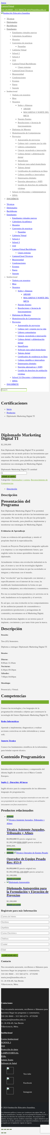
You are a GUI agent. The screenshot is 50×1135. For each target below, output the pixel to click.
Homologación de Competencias (26, 133)
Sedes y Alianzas (25, 105)
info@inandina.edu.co (36, 10)
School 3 (16, 57)
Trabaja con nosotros (21, 95)
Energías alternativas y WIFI (30, 181)
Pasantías (22, 46)
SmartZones (23, 161)
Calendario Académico (22, 36)
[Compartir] (8, 1129)
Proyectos (16, 136)
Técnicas (10, 19)
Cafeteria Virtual (19, 50)
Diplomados (12, 22)
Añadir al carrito (8, 476)
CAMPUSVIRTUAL (10, 1053)
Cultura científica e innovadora (31, 174)
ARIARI (27, 109)
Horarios (16, 39)
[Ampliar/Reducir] (2, 1129)
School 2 (16, 53)
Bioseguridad (18, 74)
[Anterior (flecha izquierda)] (2, 1132)
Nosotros (16, 102)
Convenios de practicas (22, 43)
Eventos (15, 81)
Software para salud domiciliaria (32, 164)
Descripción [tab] (12, 489)
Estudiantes (12, 29)
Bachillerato (12, 26)
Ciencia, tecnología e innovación (32, 150)
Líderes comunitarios (27, 147)
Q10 (14, 60)
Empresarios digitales (27, 178)
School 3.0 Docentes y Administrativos (29, 192)
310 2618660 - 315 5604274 (13, 10)
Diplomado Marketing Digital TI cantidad (19, 469)
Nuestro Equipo (24, 119)
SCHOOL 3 (6, 1042)
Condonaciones (19, 77)
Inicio (3, 3)
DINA (15, 195)
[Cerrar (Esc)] (10, 1129)
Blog (14, 98)
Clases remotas (24, 67)
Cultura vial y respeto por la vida (32, 143)
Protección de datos (9, 1049)
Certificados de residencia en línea (33, 171)
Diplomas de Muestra (21, 129)
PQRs (3, 1056)
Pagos (14, 84)
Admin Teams (7, 1060)
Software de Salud (9, 1063)
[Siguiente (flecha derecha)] (5, 1132)
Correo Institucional (9, 1039)
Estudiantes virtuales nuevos (24, 32)
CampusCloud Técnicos (22, 71)
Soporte (15, 88)
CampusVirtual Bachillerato (24, 64)
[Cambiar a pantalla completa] (5, 1129)
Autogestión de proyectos (29, 140)
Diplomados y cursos (20, 480)
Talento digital (24, 167)
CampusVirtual (7, 6)
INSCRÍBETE (13, 199)
